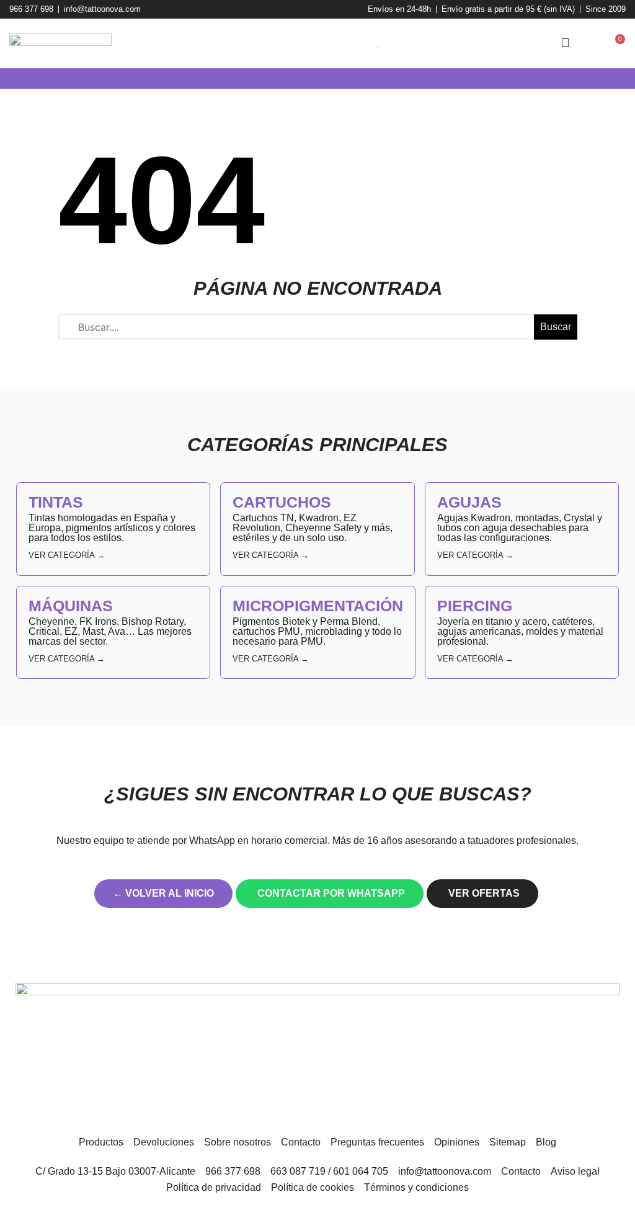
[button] (8, 78)
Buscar (555, 326)
